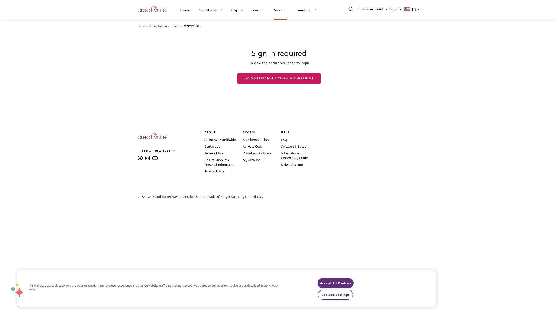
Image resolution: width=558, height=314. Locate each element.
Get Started (208, 10)
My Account (251, 160)
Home (185, 10)
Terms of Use (213, 153)
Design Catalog (158, 26)
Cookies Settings (335, 295)
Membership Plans (256, 140)
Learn (256, 10)
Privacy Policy (214, 171)
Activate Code (253, 146)
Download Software (257, 153)
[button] (185, 11)
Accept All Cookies (335, 283)
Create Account (371, 9)
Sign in (395, 9)
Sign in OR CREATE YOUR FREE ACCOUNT (279, 78)
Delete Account (292, 164)
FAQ (284, 140)
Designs (175, 26)
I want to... (304, 10)
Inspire (237, 10)
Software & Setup (293, 146)
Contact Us (212, 146)
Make (278, 10)
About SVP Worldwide (220, 140)
